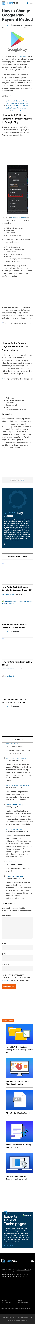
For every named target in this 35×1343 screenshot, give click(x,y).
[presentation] (19, 1034)
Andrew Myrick (8, 669)
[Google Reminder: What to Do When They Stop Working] (17, 686)
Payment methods (18, 218)
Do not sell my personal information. (17, 1320)
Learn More (8, 1245)
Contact (20, 1300)
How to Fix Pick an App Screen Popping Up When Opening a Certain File (19, 1049)
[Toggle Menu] (31, 3)
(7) (25, 27)
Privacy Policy (23, 1302)
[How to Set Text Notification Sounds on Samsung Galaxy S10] (17, 574)
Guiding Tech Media (23, 1270)
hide (11, 96)
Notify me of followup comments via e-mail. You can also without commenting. (16, 977)
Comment (6, 916)
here (25, 1276)
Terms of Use (6, 1302)
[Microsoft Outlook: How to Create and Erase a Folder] (17, 611)
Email (4, 954)
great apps (22, 56)
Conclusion (17, 110)
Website (5, 964)
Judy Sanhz (6, 25)
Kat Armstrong (8, 594)
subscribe (6, 980)
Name (4, 943)
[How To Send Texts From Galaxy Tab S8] (17, 648)
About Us (4, 1300)
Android (22, 480)
